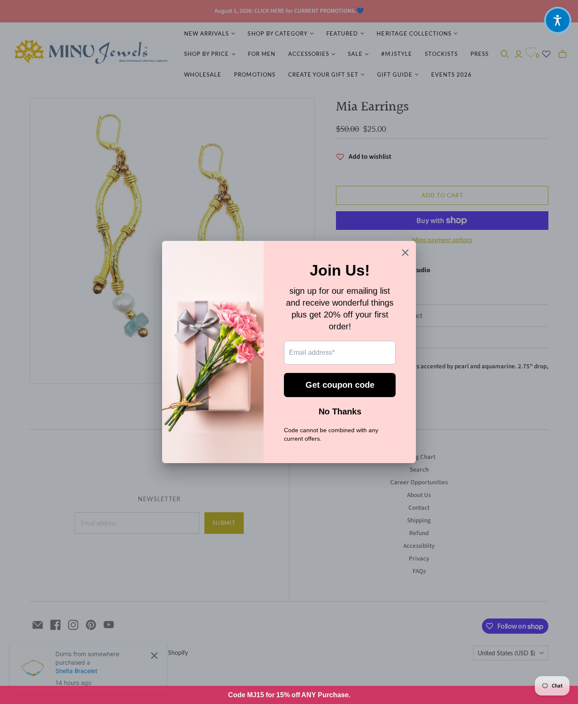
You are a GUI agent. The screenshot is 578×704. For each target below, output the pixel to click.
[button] (557, 20)
